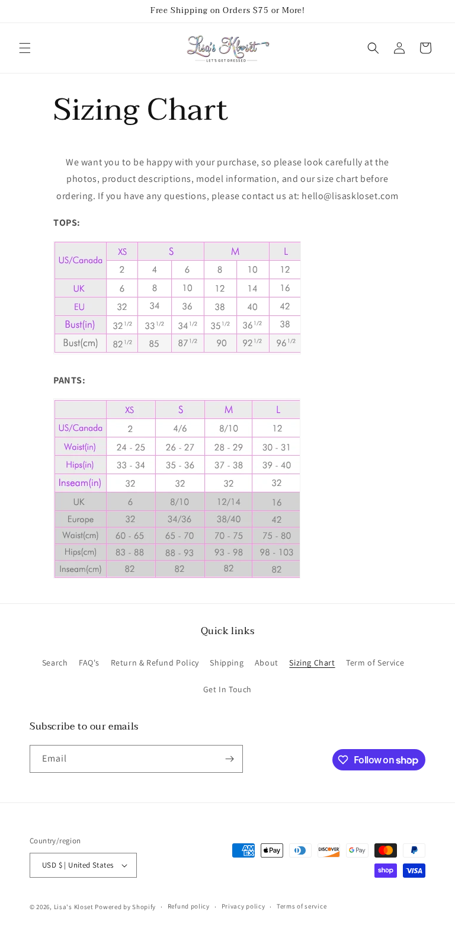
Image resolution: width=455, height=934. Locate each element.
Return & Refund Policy (155, 662)
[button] (25, 48)
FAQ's (89, 662)
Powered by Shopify (125, 907)
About (266, 662)
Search (55, 662)
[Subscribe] (229, 759)
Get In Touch (227, 689)
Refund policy (189, 906)
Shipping (226, 662)
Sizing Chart (312, 662)
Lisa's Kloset (74, 907)
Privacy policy (243, 906)
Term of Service (375, 662)
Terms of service (301, 906)
